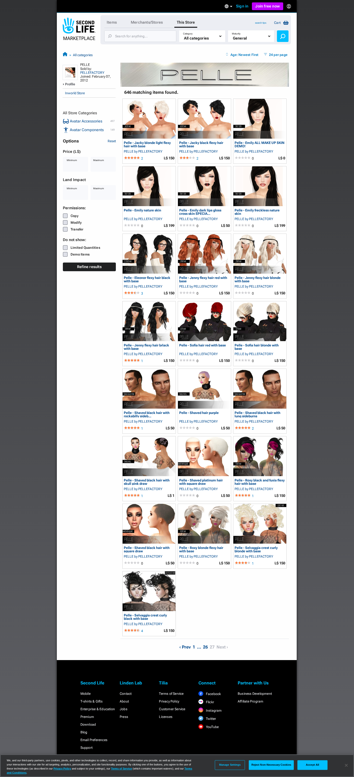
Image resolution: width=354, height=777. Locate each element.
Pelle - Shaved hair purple (199, 413)
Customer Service (172, 709)
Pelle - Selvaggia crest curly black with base (145, 617)
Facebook (213, 694)
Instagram (213, 710)
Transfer (77, 229)
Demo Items (80, 254)
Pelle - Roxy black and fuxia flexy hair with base (260, 482)
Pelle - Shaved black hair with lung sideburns (257, 414)
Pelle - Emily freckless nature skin (257, 212)
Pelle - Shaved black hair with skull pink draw (147, 482)
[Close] (346, 765)
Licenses (165, 717)
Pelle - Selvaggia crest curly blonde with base (256, 549)
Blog (83, 732)
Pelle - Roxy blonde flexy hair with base (201, 549)
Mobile (85, 694)
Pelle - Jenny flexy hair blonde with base (258, 279)
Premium (87, 717)
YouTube (212, 727)
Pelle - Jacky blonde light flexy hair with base (147, 144)
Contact (125, 694)
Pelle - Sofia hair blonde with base (257, 347)
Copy (75, 216)
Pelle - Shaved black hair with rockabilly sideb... (147, 414)
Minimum (72, 160)
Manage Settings (230, 764)
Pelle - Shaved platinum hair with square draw (201, 482)
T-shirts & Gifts (91, 701)
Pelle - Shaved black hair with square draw (147, 549)
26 (205, 646)
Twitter (210, 719)
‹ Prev (185, 646)
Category (188, 33)
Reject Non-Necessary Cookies (271, 764)
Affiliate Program (250, 701)
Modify (76, 222)
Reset (112, 141)
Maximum (98, 160)
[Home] (65, 55)
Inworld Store (75, 93)
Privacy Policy (169, 701)
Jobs (123, 709)
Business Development (255, 694)
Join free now (267, 6)
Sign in (242, 6)
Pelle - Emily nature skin (142, 210)
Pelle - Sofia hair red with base (202, 345)
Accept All (312, 764)
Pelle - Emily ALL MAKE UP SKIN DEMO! (259, 144)
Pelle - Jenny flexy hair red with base (203, 279)
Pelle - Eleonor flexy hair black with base (147, 279)
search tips (260, 22)
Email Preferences (93, 740)
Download (88, 724)
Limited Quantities (85, 248)
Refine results (89, 266)
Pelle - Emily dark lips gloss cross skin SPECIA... (200, 212)
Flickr (209, 702)
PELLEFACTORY (92, 72)
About (124, 701)
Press (124, 717)
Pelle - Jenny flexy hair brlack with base (146, 347)
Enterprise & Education (97, 709)
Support (86, 748)
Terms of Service (171, 694)
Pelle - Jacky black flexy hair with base (201, 144)
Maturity (236, 33)
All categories (83, 55)
